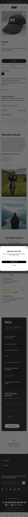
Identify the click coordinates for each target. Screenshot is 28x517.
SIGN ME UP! (14, 261)
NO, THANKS (14, 265)
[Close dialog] (26, 248)
